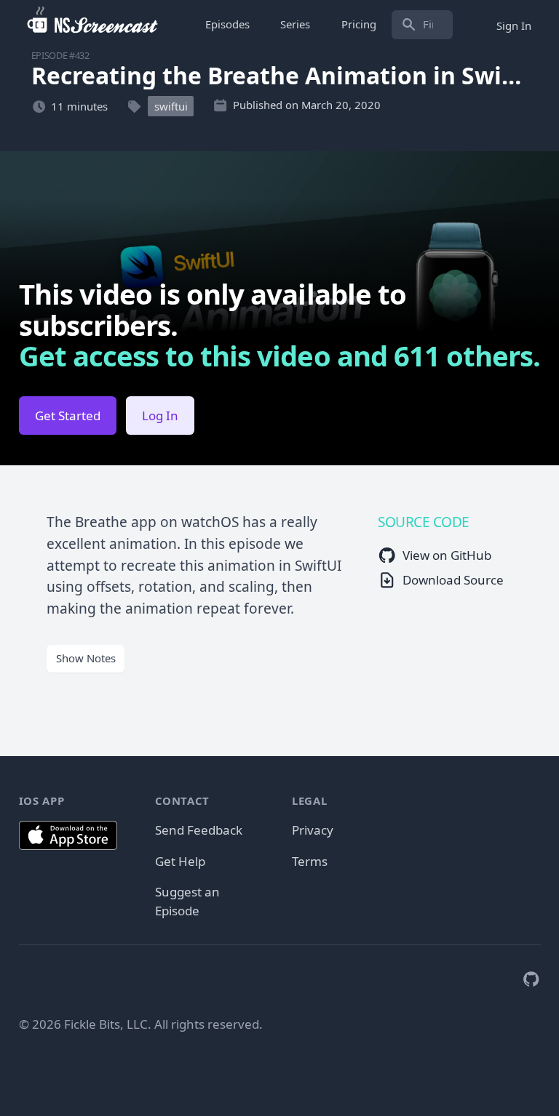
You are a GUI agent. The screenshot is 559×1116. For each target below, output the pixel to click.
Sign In (513, 24)
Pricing (358, 24)
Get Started (67, 415)
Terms (310, 861)
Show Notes (86, 658)
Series (295, 24)
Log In (160, 415)
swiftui (171, 106)
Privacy (312, 830)
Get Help (180, 861)
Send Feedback (198, 830)
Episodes (227, 24)
